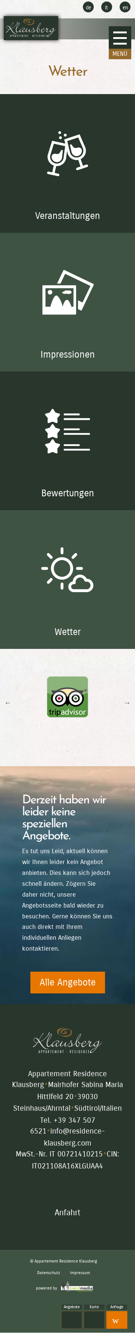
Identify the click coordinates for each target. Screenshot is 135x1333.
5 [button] (90, 751)
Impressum (80, 1272)
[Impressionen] (67, 366)
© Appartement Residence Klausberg (63, 1261)
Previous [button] (8, 701)
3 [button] (67, 751)
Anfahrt (67, 1213)
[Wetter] (67, 643)
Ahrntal (58, 1108)
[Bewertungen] (67, 504)
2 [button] (56, 751)
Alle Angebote (68, 982)
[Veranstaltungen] (67, 227)
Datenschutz (48, 1272)
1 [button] (45, 751)
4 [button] (78, 751)
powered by (47, 1288)
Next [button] (127, 701)
